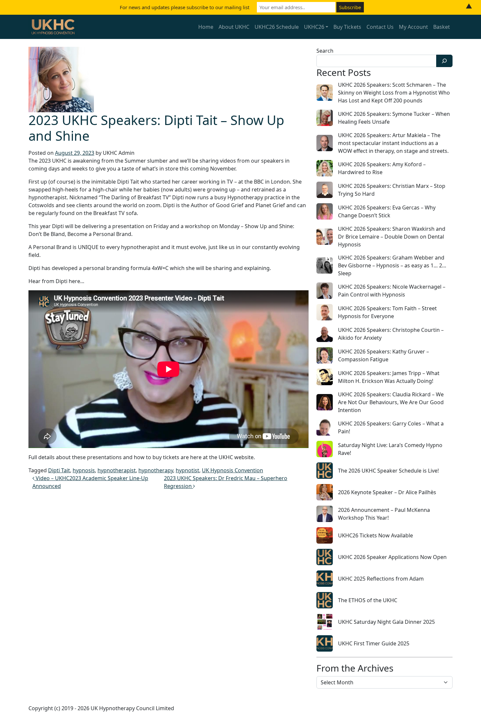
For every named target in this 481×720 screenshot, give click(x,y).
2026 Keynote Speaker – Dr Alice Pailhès (387, 492)
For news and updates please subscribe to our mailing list (184, 7)
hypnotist (187, 470)
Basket (441, 26)
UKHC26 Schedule (277, 26)
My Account (413, 26)
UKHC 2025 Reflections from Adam (381, 578)
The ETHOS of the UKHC (367, 600)
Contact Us (380, 26)
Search (324, 50)
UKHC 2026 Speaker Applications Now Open (392, 557)
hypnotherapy (155, 470)
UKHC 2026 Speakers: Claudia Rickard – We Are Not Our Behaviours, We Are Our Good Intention (391, 402)
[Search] (444, 61)
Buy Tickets (347, 26)
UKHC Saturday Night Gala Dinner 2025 (386, 621)
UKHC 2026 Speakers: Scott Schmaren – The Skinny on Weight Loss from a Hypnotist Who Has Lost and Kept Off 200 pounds (394, 92)
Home (205, 26)
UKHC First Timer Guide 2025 (373, 643)
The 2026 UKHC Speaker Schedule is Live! (388, 470)
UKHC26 (314, 26)
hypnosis (84, 470)
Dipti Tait (59, 470)
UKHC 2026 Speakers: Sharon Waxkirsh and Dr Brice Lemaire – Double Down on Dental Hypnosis (391, 236)
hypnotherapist (117, 470)
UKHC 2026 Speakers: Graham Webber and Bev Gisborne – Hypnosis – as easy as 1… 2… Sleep (392, 265)
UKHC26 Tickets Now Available (375, 535)
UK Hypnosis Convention (232, 470)
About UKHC (234, 26)
